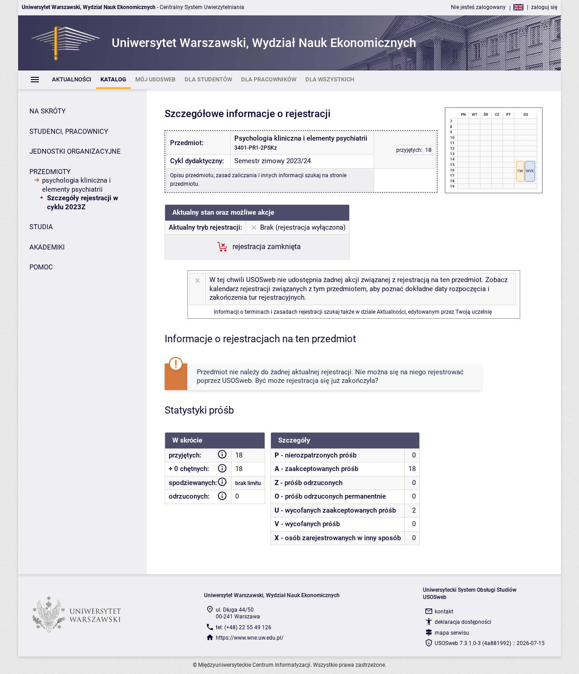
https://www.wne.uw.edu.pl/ (250, 638)
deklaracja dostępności (463, 622)
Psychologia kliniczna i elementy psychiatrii (76, 184)
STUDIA (41, 227)
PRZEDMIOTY (50, 172)
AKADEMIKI (47, 247)
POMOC (41, 267)
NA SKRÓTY (47, 111)
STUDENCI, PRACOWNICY (68, 131)
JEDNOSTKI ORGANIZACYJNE (75, 151)
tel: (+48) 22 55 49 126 (243, 627)
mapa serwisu (452, 633)
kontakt (444, 611)
